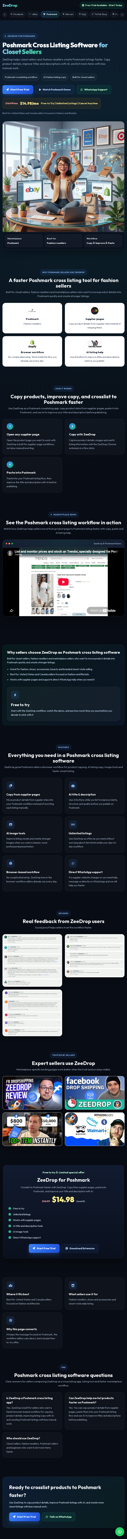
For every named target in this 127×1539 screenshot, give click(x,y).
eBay (34, 14)
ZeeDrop (9, 5)
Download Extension (82, 1248)
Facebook (18, 14)
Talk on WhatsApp (61, 1516)
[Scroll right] (122, 14)
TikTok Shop (101, 14)
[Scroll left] (4, 14)
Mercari (70, 14)
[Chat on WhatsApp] (119, 1531)
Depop (118, 14)
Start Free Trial (19, 89)
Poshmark (52, 14)
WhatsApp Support (95, 89)
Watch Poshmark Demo (57, 89)
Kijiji (84, 14)
